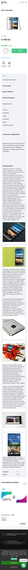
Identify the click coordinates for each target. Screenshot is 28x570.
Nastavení (14, 559)
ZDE (17, 556)
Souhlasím (14, 563)
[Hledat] (20, 2)
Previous (23, 483)
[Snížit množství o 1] (2, 51)
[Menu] (25, 2)
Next (26, 483)
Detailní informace (6, 58)
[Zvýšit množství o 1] (9, 51)
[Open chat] (23, 566)
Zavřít (22, 69)
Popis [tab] (4, 76)
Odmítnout (14, 567)
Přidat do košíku (20, 50)
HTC (17, 471)
